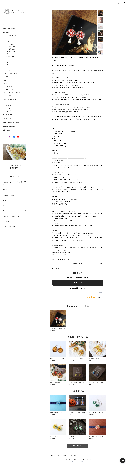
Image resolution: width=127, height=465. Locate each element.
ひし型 (8, 54)
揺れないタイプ (10, 57)
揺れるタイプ (9, 41)
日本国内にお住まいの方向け (78, 288)
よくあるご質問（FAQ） (9, 126)
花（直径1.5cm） (11, 49)
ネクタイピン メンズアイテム (12, 92)
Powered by (75, 461)
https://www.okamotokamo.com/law (63, 255)
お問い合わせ (6, 130)
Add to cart (78, 283)
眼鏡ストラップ (10, 86)
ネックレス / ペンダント (10, 73)
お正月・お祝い (10, 111)
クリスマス (8, 108)
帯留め (6, 77)
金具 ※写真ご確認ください (61, 259)
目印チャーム (9, 89)
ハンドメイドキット (9, 96)
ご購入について (7, 118)
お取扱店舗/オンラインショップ (11, 122)
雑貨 (5, 83)
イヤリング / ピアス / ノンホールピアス (13, 183)
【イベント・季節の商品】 (10, 99)
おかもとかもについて (9, 29)
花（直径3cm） (11, 44)
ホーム (4, 25)
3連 (8, 67)
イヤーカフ (7, 70)
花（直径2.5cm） (11, 46)
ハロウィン (8, 105)
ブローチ (6, 80)
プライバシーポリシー (55, 455)
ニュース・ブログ (7, 115)
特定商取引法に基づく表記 (69, 455)
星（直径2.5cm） (11, 51)
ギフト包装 (55, 269)
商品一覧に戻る (78, 446)
